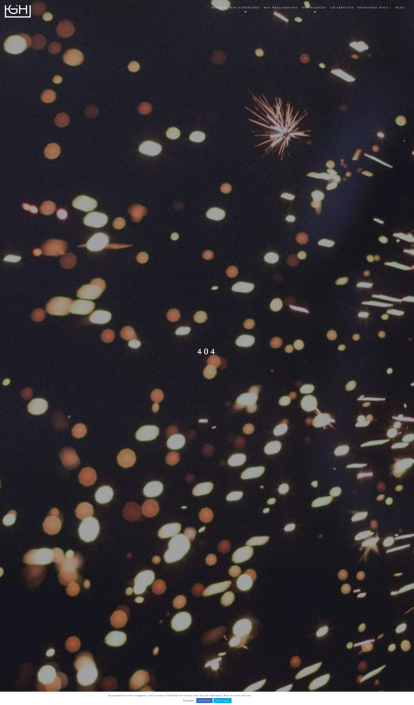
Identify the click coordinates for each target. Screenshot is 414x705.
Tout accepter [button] (222, 700)
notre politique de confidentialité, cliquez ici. (278, 695)
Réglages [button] (188, 700)
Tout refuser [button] (204, 700)
